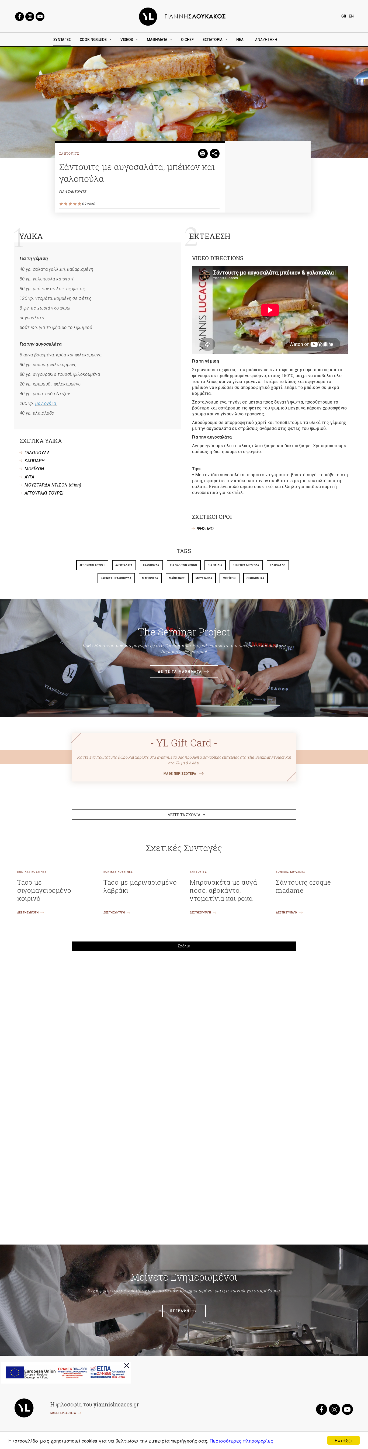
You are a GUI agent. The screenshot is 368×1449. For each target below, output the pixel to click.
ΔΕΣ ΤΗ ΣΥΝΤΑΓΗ (28, 912)
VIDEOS (126, 39)
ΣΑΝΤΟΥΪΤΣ (69, 153)
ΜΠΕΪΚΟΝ (34, 468)
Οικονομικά (255, 578)
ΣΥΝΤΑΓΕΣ (62, 39)
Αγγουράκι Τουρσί (92, 565)
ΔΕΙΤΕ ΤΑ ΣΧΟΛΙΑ (184, 814)
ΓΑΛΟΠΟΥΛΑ (37, 452)
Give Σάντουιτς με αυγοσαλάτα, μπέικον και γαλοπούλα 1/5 (61, 204)
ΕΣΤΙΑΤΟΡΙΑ (213, 39)
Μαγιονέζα (150, 578)
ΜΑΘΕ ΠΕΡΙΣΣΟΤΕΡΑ (180, 774)
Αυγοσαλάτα (123, 565)
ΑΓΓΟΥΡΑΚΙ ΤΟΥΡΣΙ (44, 493)
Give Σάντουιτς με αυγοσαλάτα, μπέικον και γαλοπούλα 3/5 (70, 204)
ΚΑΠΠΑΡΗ (35, 460)
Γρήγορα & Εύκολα (246, 565)
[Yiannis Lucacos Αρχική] (184, 16)
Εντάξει (344, 1440)
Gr (343, 16)
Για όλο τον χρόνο (183, 565)
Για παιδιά (215, 565)
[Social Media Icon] (19, 16)
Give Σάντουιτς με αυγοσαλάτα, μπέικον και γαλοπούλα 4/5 (75, 204)
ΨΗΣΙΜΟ (205, 528)
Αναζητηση (304, 39)
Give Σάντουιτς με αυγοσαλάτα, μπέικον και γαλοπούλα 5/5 (80, 204)
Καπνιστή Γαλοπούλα (116, 578)
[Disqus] (184, 1029)
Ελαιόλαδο (278, 565)
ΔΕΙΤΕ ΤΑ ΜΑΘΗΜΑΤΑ (180, 671)
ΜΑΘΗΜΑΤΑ (157, 39)
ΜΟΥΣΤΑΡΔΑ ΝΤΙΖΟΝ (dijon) (53, 485)
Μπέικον (229, 578)
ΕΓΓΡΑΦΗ (179, 1311)
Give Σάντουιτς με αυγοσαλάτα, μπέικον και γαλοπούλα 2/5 (66, 204)
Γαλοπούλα (151, 565)
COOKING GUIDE (93, 39)
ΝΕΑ (239, 39)
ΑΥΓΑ (29, 476)
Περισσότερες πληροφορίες (241, 1440)
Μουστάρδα (204, 578)
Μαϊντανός (177, 578)
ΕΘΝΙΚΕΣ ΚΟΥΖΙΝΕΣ (32, 871)
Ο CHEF (187, 39)
